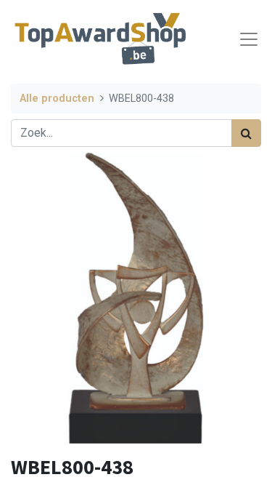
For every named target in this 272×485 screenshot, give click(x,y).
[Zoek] (246, 133)
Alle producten (57, 98)
